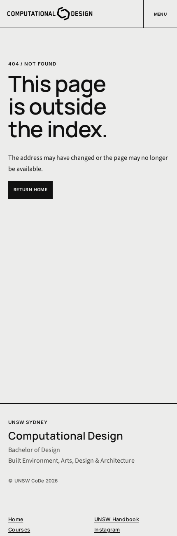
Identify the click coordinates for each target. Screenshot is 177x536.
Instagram (107, 530)
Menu (160, 14)
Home (15, 519)
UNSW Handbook (116, 519)
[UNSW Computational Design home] (50, 14)
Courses (19, 530)
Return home (30, 189)
